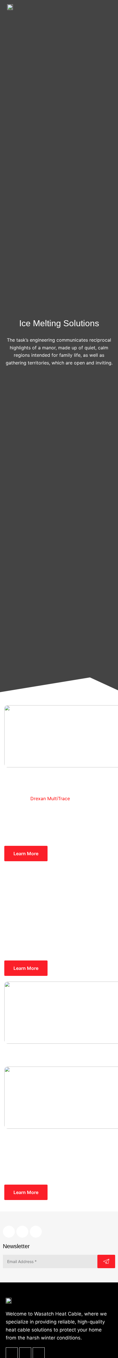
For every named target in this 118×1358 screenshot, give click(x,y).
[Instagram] (22, 1232)
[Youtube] (36, 1232)
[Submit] (106, 1261)
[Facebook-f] (9, 1232)
